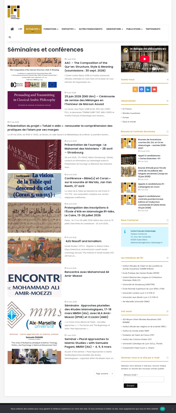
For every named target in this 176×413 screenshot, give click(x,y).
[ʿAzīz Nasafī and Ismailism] (34, 249)
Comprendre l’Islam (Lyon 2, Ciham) (138, 348)
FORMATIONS (50, 29)
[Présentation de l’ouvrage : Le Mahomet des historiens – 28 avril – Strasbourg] (34, 155)
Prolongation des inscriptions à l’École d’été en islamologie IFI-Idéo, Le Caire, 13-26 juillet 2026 (90, 211)
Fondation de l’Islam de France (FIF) (138, 335)
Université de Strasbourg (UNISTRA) (139, 284)
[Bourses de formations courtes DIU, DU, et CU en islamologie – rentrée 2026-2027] (128, 143)
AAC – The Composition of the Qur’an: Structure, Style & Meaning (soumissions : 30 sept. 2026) (89, 66)
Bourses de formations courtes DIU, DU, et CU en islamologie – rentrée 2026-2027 (152, 144)
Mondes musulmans (131, 113)
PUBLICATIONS (133, 29)
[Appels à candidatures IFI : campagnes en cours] (128, 188)
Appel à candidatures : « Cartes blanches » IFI (149, 157)
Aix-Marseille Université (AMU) (136, 301)
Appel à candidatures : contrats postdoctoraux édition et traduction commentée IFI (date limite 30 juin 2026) (152, 202)
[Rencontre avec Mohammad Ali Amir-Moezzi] (34, 282)
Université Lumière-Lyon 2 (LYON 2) (139, 293)
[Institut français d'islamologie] (14, 12)
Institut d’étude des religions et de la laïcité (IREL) (144, 326)
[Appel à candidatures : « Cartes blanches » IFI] (128, 159)
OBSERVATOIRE (113, 29)
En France (127, 109)
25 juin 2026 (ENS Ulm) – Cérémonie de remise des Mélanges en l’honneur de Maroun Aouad (90, 100)
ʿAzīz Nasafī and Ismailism (83, 241)
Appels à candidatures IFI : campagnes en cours (151, 185)
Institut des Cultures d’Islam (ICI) (137, 339)
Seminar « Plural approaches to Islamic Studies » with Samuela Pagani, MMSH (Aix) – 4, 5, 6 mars (88, 343)
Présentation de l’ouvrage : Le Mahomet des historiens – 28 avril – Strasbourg (88, 148)
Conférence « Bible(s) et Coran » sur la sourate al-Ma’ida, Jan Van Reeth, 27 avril (88, 182)
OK (162, 409)
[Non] (172, 409)
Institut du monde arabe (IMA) (136, 331)
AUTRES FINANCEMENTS (90, 29)
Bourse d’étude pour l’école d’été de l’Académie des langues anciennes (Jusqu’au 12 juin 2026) (153, 172)
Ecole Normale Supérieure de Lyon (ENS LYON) (143, 289)
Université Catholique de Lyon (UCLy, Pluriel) (142, 343)
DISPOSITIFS (68, 29)
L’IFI (20, 29)
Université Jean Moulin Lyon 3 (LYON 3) (140, 297)
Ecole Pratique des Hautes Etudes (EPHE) (141, 273)
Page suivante (102, 373)
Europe (126, 117)
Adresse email (131, 375)
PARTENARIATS (153, 29)
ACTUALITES (32, 29)
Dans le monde (129, 122)
